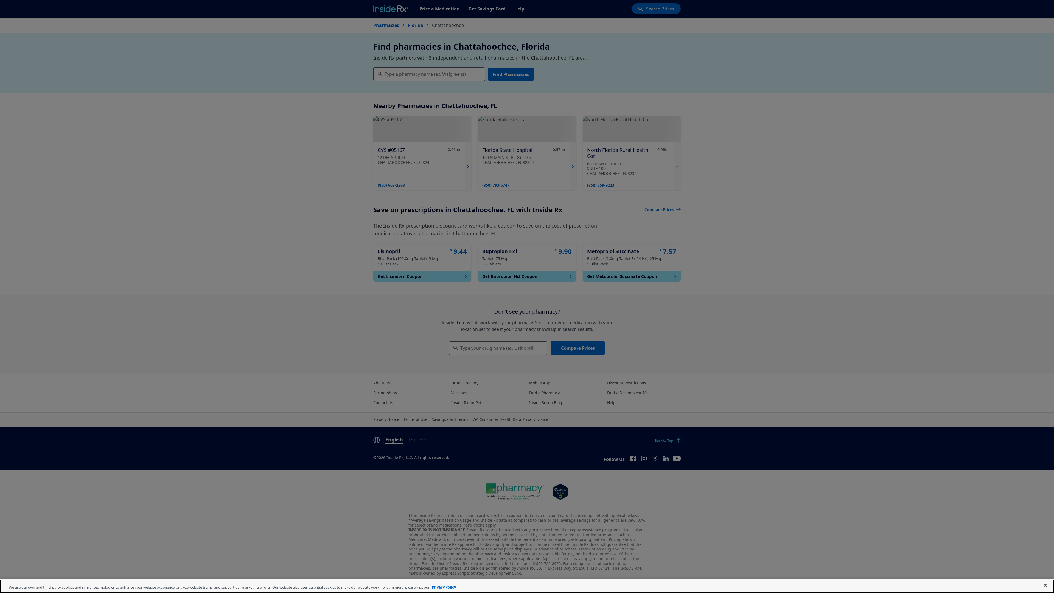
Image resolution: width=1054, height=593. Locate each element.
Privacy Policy (444, 587)
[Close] (1045, 586)
